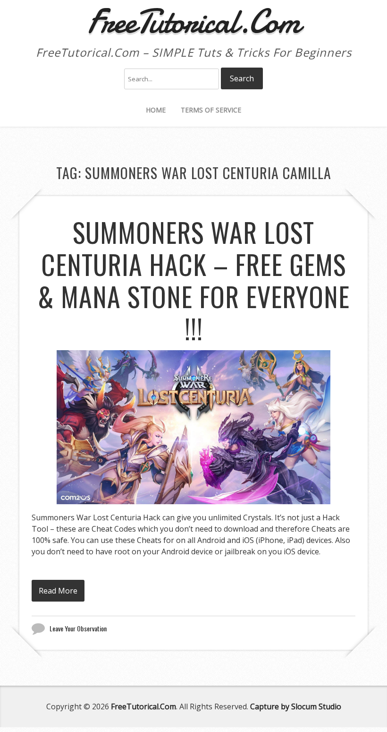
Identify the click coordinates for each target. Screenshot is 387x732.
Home (156, 109)
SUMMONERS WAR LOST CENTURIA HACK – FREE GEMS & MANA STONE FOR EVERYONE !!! (194, 280)
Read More (58, 591)
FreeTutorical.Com (143, 706)
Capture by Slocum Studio (295, 706)
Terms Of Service (211, 109)
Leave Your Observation (78, 628)
